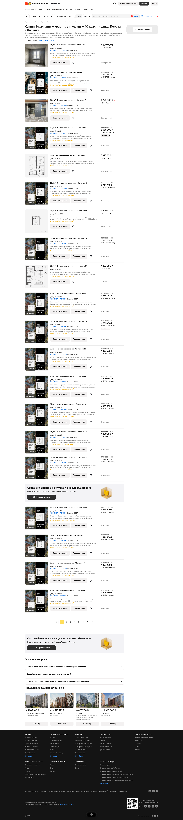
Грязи (52, 765)
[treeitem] (31, 9)
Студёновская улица (32, 743)
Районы (27, 771)
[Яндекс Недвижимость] (36, 3)
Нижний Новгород (56, 753)
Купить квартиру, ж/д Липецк (110, 768)
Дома (137, 747)
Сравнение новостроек (33, 765)
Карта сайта (123, 791)
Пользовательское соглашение (78, 791)
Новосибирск (54, 743)
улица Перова (55, 48)
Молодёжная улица (31, 737)
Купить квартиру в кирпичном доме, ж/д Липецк (116, 780)
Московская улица (31, 740)
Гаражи (137, 750)
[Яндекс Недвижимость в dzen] (153, 791)
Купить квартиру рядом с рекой (111, 771)
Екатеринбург (54, 747)
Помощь (113, 791)
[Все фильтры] (27, 16)
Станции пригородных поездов (35, 774)
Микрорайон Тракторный (83, 747)
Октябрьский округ (81, 737)
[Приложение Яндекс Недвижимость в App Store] (145, 806)
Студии (102, 740)
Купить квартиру (105, 765)
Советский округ (80, 750)
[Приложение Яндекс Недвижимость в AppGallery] (153, 806)
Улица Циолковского (32, 750)
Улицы (27, 768)
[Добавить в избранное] (73, 62)
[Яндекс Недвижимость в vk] (149, 791)
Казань (52, 750)
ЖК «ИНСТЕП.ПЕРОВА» (58, 50)
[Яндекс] (154, 816)
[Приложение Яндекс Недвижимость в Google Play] (149, 806)
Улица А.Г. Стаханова (32, 747)
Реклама (43, 791)
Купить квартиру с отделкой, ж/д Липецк (114, 777)
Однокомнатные (105, 743)
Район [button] (136, 16)
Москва (52, 737)
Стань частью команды (57, 791)
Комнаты (138, 740)
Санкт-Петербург (56, 740)
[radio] (66, 622)
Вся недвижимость (31, 791)
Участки (138, 743)
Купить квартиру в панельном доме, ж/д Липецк (116, 774)
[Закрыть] (157, 16)
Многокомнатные (106, 747)
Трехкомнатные (105, 750)
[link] (154, 4)
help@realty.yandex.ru (67, 804)
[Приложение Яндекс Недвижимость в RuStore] (156, 806)
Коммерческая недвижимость (145, 737)
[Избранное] (110, 4)
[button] (114, 4)
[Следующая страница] (93, 622)
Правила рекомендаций (99, 791)
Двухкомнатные (105, 737)
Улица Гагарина (30, 753)
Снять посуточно (81, 765)
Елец (51, 768)
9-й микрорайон (80, 753)
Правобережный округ (83, 740)
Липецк (52, 771)
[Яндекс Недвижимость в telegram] (157, 791)
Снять (77, 768)
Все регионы (29, 777)
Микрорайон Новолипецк (83, 743)
